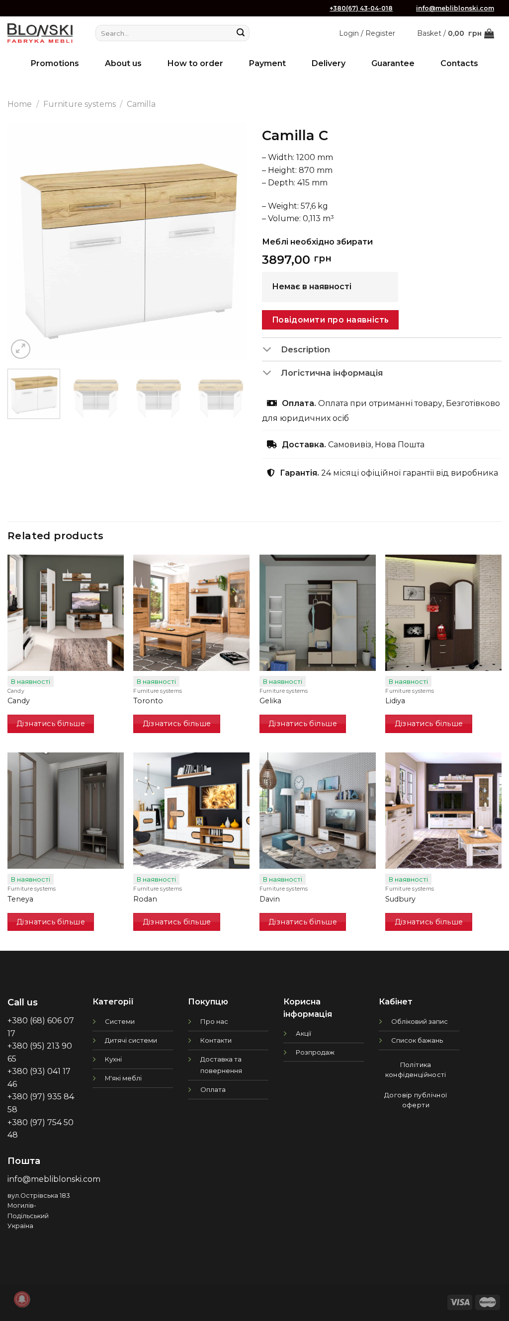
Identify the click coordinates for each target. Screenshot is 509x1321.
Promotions (55, 63)
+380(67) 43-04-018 (361, 8)
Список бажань (417, 1040)
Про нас (214, 1021)
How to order (195, 63)
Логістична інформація (332, 373)
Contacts (459, 63)
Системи (120, 1021)
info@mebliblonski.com (455, 8)
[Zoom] (20, 349)
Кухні (113, 1059)
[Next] (230, 241)
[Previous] (25, 241)
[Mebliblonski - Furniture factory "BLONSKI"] (40, 33)
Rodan (145, 899)
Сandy (18, 700)
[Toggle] (271, 350)
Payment (267, 63)
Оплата (213, 1089)
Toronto (148, 700)
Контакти (216, 1040)
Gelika (270, 700)
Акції (303, 1033)
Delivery (328, 63)
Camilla (141, 104)
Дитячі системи (131, 1040)
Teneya (20, 899)
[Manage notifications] (22, 1299)
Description (305, 349)
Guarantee (393, 63)
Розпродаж (315, 1052)
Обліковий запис (419, 1021)
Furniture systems (79, 104)
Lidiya (395, 700)
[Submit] (240, 33)
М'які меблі (123, 1078)
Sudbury (400, 899)
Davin (269, 899)
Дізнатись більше (50, 723)
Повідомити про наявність (330, 320)
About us (123, 63)
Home (19, 104)
